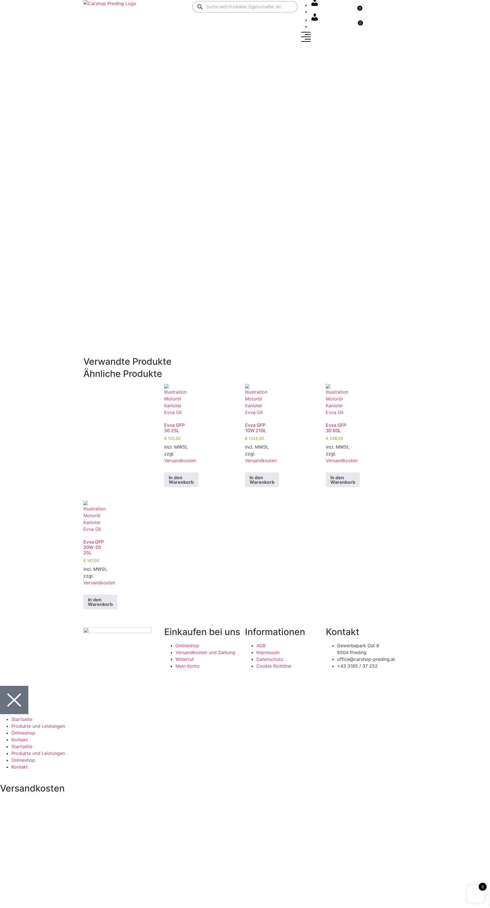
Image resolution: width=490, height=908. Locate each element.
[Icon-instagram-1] (106, 670)
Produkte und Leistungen (38, 726)
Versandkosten (180, 460)
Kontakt (19, 739)
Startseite (21, 719)
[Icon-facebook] (90, 670)
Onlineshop (23, 733)
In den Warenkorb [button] (181, 480)
